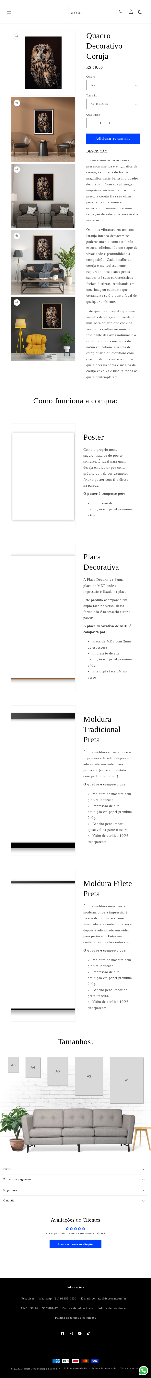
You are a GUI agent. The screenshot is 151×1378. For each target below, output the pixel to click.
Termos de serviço (130, 1368)
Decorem (25, 1368)
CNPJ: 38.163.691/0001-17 (39, 1308)
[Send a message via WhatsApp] (143, 1370)
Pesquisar (27, 1298)
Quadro (90, 76)
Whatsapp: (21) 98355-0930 (58, 1298)
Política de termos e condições (75, 1317)
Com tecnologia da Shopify (45, 1368)
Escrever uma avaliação (75, 1244)
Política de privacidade (77, 1308)
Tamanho (91, 95)
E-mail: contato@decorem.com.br (103, 1298)
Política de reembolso (112, 1308)
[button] (9, 11)
